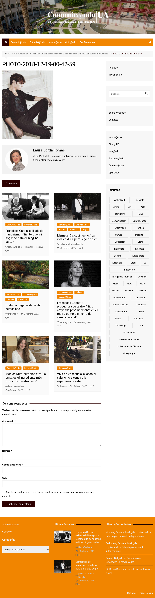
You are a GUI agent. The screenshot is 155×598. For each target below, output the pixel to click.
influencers (129, 269)
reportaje (141, 304)
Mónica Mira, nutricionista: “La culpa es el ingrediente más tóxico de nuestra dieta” (25, 377)
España (117, 255)
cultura (118, 234)
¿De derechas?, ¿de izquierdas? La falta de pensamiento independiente (125, 547)
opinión (143, 290)
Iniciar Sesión (116, 74)
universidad (129, 332)
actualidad (119, 200)
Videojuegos (129, 353)
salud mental (120, 311)
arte (143, 207)
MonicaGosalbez (16, 386)
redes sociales (120, 304)
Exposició (117, 262)
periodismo (119, 297)
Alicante (140, 200)
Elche (140, 241)
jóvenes (142, 276)
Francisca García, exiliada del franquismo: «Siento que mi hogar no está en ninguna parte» (24, 236)
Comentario (9, 421)
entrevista (119, 248)
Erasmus (139, 248)
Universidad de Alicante (129, 346)
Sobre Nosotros (117, 112)
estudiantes (138, 255)
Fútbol (133, 262)
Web (4, 478)
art (129, 207)
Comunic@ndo (18, 42)
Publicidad (140, 297)
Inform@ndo (55, 42)
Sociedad (74, 229)
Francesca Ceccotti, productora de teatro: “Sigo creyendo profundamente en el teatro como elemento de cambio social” (77, 310)
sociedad (138, 318)
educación (120, 241)
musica (115, 290)
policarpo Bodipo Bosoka (71, 244)
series (118, 318)
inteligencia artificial (122, 276)
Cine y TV (114, 144)
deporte (139, 234)
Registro (113, 67)
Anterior (13, 183)
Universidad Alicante (129, 339)
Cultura (79, 292)
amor (116, 207)
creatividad (120, 228)
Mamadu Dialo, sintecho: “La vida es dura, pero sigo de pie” (77, 237)
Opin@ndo (70, 42)
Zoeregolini (65, 322)
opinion (129, 290)
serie (141, 311)
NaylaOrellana (15, 247)
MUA (129, 283)
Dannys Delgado (114, 558)
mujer (142, 283)
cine (141, 214)
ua (141, 325)
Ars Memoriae (87, 42)
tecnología (120, 325)
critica (140, 228)
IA (145, 262)
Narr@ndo (114, 151)
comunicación (119, 221)
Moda (116, 283)
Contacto (113, 119)
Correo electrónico (12, 464)
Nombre (7, 451)
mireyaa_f (13, 314)
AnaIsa (63, 386)
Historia (62, 229)
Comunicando (140, 221)
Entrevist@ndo (37, 42)
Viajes (85, 229)
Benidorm (120, 214)
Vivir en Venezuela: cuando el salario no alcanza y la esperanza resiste (76, 377)
